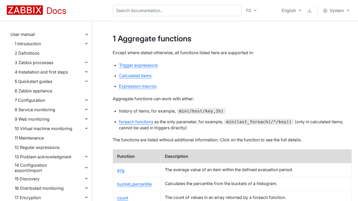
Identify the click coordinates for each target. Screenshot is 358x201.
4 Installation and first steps (41, 72)
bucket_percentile (134, 184)
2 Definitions (27, 53)
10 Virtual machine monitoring (43, 128)
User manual (22, 34)
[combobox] (178, 10)
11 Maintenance (29, 138)
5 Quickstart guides (33, 81)
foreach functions (136, 121)
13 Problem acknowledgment (43, 156)
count (122, 197)
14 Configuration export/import (31, 168)
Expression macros (137, 86)
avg (120, 170)
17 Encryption (28, 197)
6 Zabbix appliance (33, 90)
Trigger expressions (138, 65)
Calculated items (135, 75)
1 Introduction (28, 43)
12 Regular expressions (37, 147)
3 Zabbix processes (34, 62)
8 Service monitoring (35, 109)
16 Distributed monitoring (39, 188)
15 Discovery (27, 178)
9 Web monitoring (32, 119)
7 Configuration (30, 100)
